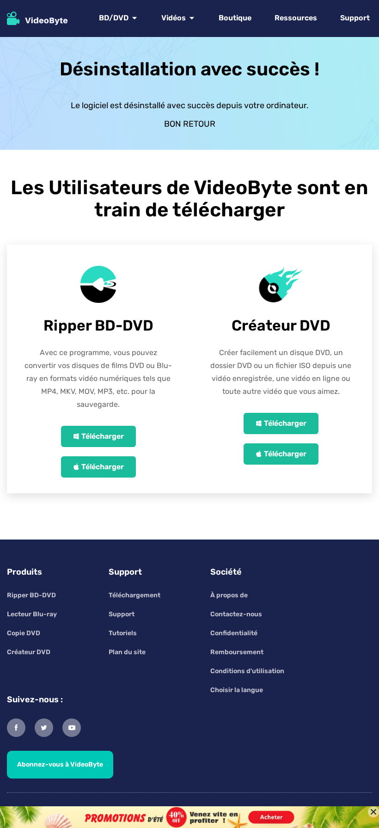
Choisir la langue (236, 690)
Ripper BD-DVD (31, 595)
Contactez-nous (236, 614)
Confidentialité (233, 633)
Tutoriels (123, 633)
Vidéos (173, 17)
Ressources (296, 17)
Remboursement (236, 652)
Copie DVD (23, 633)
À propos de (229, 595)
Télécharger (102, 436)
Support (355, 17)
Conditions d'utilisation (247, 671)
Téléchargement (134, 595)
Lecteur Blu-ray (32, 614)
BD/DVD (113, 17)
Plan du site (127, 652)
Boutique (235, 17)
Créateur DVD (28, 652)
